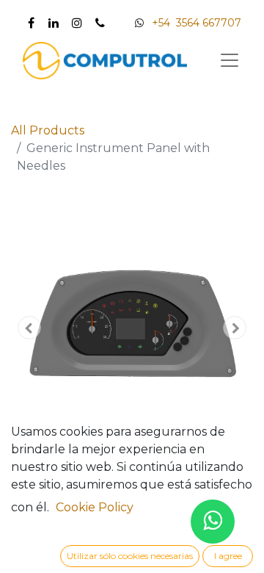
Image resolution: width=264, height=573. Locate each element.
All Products (47, 130)
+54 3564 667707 (196, 22)
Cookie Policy (94, 507)
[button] (29, 327)
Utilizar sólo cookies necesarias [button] (130, 555)
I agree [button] (228, 555)
